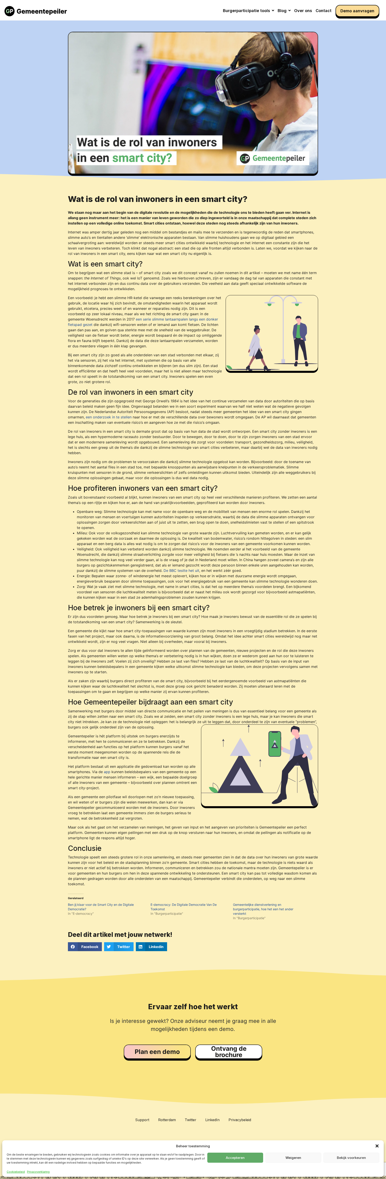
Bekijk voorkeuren (351, 1158)
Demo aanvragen (357, 10)
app (107, 772)
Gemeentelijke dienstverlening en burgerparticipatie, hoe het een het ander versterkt (263, 909)
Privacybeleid (240, 1120)
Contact (323, 10)
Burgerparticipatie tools (246, 10)
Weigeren (293, 1158)
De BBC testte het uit (181, 570)
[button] (377, 1146)
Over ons (303, 10)
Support (142, 1120)
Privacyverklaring (38, 1171)
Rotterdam (167, 1120)
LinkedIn (212, 1120)
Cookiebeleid (16, 1171)
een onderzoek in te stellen (109, 417)
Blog (282, 10)
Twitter (190, 1120)
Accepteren (235, 1158)
